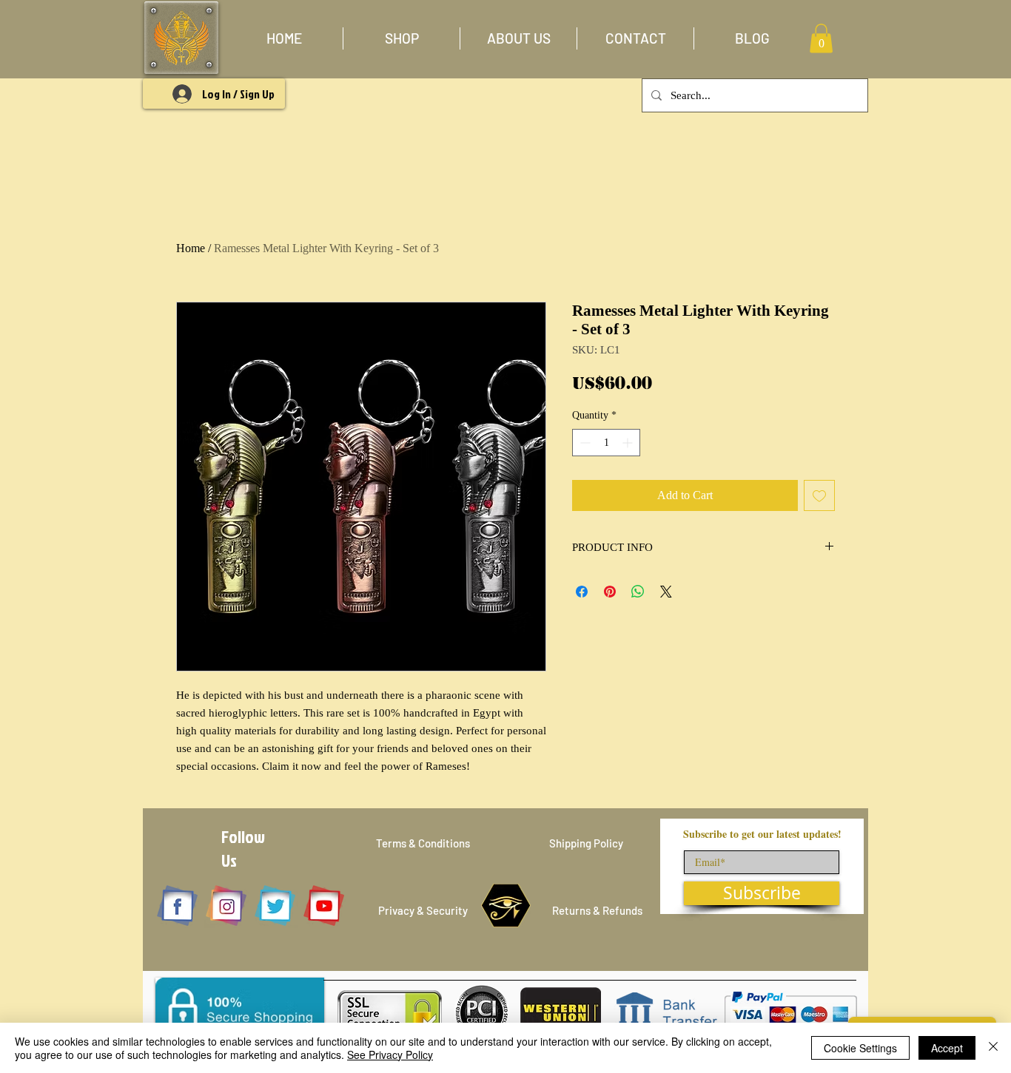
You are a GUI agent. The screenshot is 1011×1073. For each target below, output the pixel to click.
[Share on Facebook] (582, 591)
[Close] (993, 1048)
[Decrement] (583, 443)
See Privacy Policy (390, 1054)
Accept (947, 1047)
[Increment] (628, 443)
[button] (401, 38)
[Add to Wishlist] (819, 495)
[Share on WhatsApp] (638, 591)
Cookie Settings (860, 1047)
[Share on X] (666, 591)
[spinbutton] (606, 443)
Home (190, 248)
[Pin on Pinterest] (610, 591)
